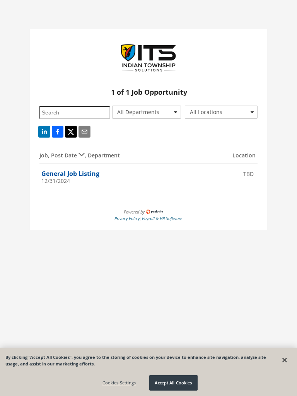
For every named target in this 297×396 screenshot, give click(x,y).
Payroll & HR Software (162, 218)
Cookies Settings (119, 383)
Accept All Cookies (173, 383)
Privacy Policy (127, 218)
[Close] (284, 360)
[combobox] (146, 112)
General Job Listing (70, 173)
